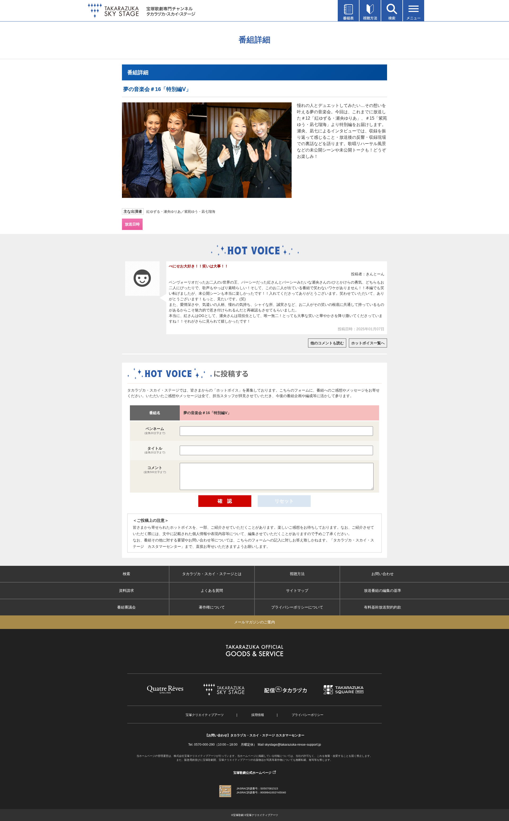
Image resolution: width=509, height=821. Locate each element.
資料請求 (126, 590)
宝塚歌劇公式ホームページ (252, 773)
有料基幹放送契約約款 (382, 607)
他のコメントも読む (327, 343)
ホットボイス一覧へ (368, 343)
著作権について (212, 607)
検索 (126, 574)
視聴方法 (297, 574)
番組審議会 (126, 607)
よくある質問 (212, 590)
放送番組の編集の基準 (382, 590)
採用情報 (257, 715)
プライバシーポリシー (307, 715)
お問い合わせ (382, 574)
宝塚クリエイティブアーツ (205, 715)
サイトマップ (297, 590)
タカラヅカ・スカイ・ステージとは (212, 574)
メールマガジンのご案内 (254, 622)
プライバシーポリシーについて (297, 607)
